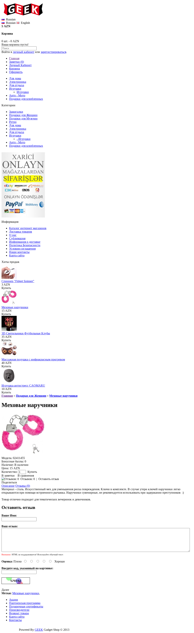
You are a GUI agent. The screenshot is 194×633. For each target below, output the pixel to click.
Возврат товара (19, 613)
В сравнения (26, 475)
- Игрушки (24, 139)
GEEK (39, 629)
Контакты (15, 620)
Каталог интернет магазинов (27, 228)
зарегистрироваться (53, 52)
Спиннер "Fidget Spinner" (18, 281)
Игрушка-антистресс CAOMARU (23, 385)
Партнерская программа (24, 603)
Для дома (15, 78)
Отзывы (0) (22, 485)
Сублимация (17, 238)
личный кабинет (23, 52)
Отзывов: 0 (27, 479)
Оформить (16, 72)
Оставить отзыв (48, 479)
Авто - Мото (17, 95)
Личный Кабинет (20, 65)
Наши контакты (19, 252)
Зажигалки (16, 111)
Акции (13, 599)
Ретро (12, 121)
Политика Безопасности (24, 245)
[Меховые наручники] (23, 454)
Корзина (14, 68)
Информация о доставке (24, 241)
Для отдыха (16, 85)
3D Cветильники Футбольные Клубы (26, 333)
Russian (10, 22)
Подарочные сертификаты (26, 606)
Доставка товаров (20, 231)
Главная (14, 58)
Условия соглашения (22, 248)
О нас (12, 235)
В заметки (8, 475)
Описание (8, 485)
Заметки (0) (16, 61)
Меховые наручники (15, 307)
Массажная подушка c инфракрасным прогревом (33, 359)
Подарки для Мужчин (23, 118)
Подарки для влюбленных (26, 98)
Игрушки (15, 88)
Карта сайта (16, 255)
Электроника (17, 81)
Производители (19, 609)
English (24, 22)
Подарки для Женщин (23, 115)
